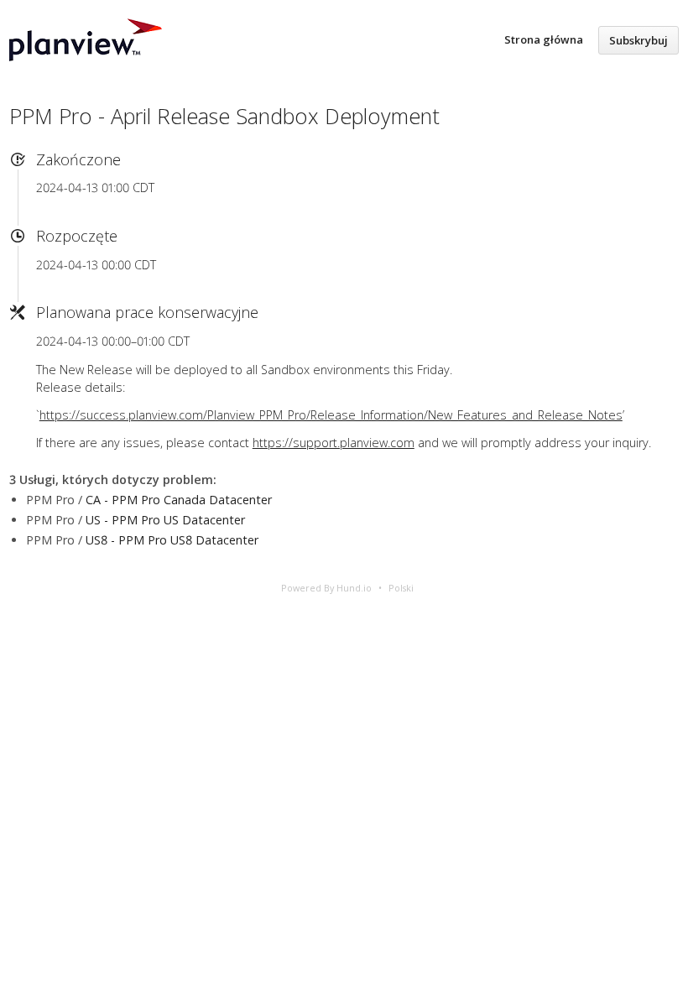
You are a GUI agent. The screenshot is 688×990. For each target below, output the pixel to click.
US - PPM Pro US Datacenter (165, 520)
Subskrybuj (638, 40)
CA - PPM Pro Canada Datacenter (179, 500)
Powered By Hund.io (326, 587)
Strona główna (543, 39)
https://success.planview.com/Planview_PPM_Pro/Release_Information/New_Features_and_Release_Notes (331, 415)
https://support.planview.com (333, 443)
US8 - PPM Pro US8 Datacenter (172, 540)
